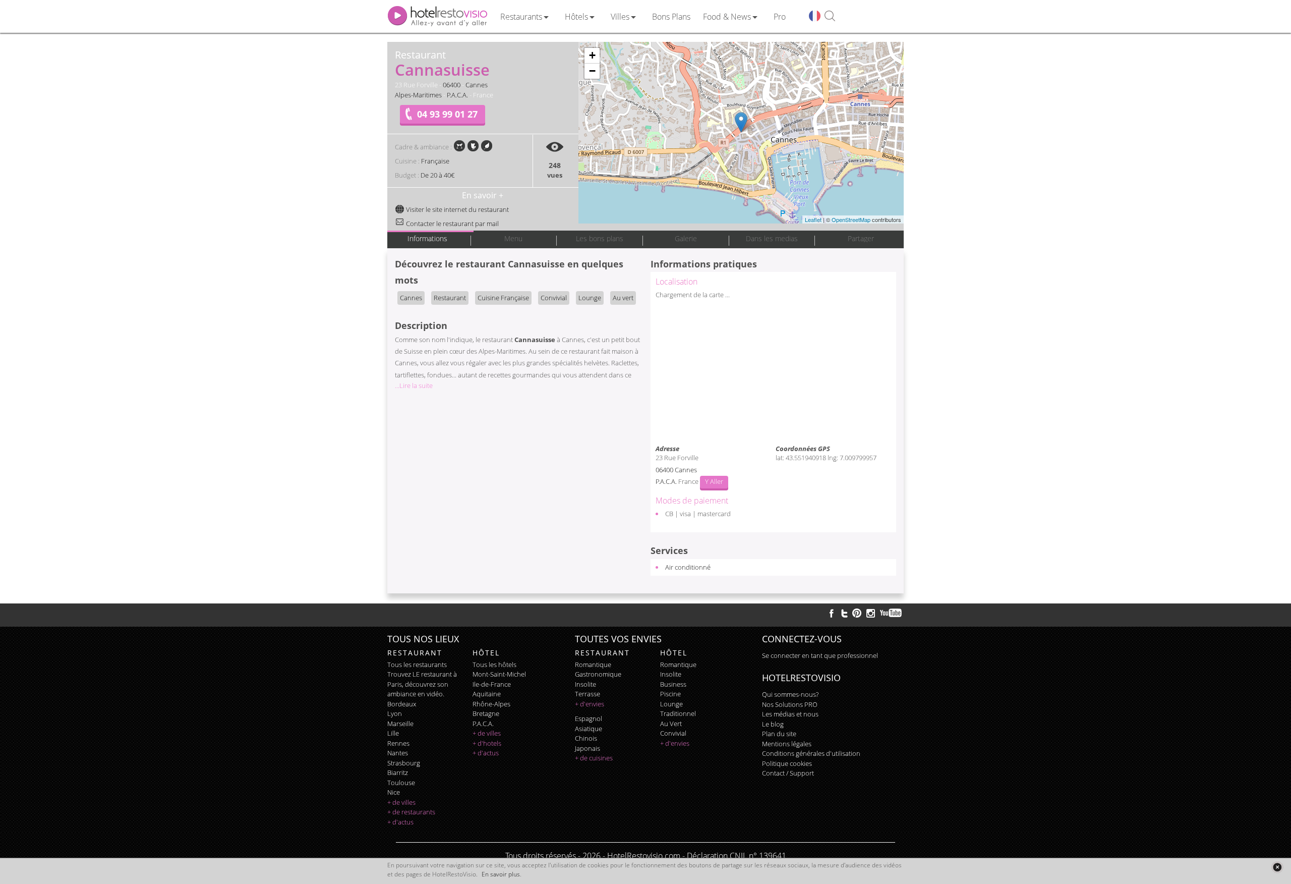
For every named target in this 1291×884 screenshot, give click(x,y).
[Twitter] (844, 613)
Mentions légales (786, 743)
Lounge (589, 297)
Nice (393, 792)
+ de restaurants (411, 811)
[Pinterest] (856, 613)
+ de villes (401, 802)
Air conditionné (688, 567)
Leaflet (813, 219)
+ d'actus (400, 821)
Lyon (394, 713)
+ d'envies (589, 703)
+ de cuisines (594, 757)
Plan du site (779, 733)
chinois (586, 738)
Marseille (400, 723)
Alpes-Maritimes (418, 94)
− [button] (592, 71)
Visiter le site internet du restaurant (456, 209)
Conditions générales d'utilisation (811, 753)
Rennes (398, 743)
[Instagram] (870, 614)
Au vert (623, 297)
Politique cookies (787, 763)
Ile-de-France (492, 684)
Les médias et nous (790, 714)
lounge (671, 703)
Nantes (397, 752)
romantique (593, 664)
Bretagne (486, 713)
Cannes (476, 84)
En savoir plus (501, 874)
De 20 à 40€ (437, 175)
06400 (451, 84)
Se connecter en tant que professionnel (820, 655)
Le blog (773, 724)
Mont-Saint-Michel (499, 674)
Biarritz (397, 772)
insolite (585, 684)
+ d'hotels (487, 743)
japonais (587, 748)
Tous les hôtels (494, 664)
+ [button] (592, 55)
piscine (670, 693)
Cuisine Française (503, 297)
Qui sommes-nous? (790, 694)
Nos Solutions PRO (789, 704)
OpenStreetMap (851, 219)
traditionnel (678, 713)
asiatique (588, 728)
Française (435, 160)
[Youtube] (891, 613)
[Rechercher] (830, 16)
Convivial (554, 297)
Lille (393, 733)
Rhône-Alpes (491, 703)
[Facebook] (831, 613)
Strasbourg (403, 762)
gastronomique (598, 674)
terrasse (587, 693)
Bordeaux (401, 703)
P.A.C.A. (457, 94)
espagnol (588, 718)
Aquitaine (487, 693)
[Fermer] (1277, 867)
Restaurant (450, 297)
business (673, 684)
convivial (673, 733)
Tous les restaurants (417, 664)
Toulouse (401, 782)
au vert (671, 723)
